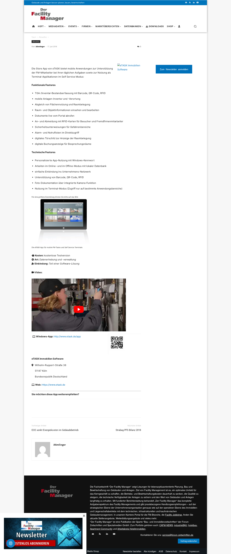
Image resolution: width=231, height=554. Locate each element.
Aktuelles (43, 37)
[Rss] (190, 3)
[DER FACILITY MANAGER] (49, 14)
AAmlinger (40, 46)
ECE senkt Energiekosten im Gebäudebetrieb (55, 430)
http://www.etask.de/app (67, 336)
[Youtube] (197, 3)
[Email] (49, 53)
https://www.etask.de (53, 384)
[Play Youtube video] (79, 309)
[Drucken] (56, 53)
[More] (71, 53)
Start (34, 37)
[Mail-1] (186, 3)
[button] (195, 26)
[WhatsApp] (35, 53)
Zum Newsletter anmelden (174, 69)
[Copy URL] (63, 53)
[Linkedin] (194, 3)
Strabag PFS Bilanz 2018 (128, 430)
